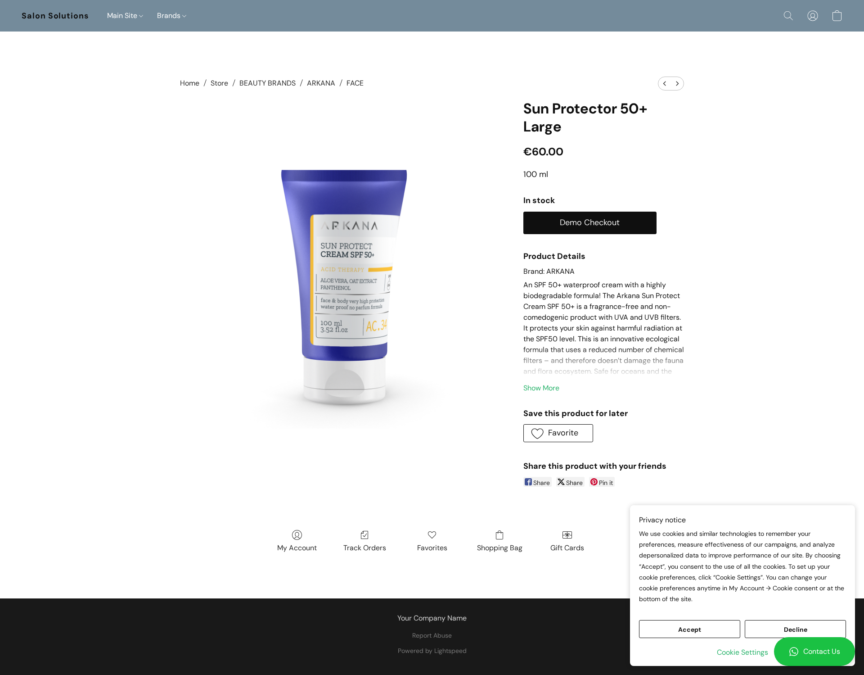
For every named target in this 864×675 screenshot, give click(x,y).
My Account (297, 548)
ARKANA (321, 83)
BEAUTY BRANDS (267, 83)
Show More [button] (541, 388)
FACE (355, 83)
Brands (169, 15)
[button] (814, 651)
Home (189, 83)
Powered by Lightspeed (432, 651)
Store (219, 83)
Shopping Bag (499, 548)
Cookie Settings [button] (742, 652)
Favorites (432, 548)
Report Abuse (432, 635)
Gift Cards (567, 548)
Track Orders (364, 548)
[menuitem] (664, 83)
